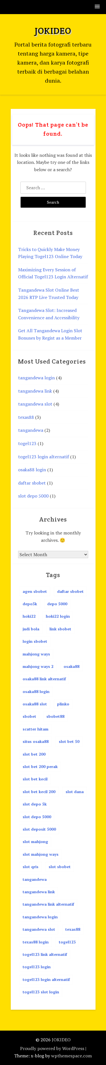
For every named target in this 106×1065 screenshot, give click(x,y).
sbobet (29, 716)
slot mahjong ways (41, 854)
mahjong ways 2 (38, 666)
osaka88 (71, 666)
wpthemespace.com (71, 1056)
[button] (97, 7)
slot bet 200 (34, 754)
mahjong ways (36, 654)
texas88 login (36, 942)
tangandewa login (36, 378)
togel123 (27, 443)
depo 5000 (57, 603)
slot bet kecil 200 (39, 791)
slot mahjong (35, 841)
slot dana (75, 791)
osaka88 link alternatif (44, 678)
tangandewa (30, 430)
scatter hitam (35, 729)
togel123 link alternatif (45, 954)
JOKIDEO (53, 30)
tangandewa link (35, 391)
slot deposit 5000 (39, 829)
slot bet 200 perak (40, 766)
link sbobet (60, 628)
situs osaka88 (36, 741)
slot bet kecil (35, 779)
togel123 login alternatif (43, 457)
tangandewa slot (35, 404)
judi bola (31, 628)
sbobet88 (55, 716)
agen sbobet (35, 591)
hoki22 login (58, 616)
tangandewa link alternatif (48, 904)
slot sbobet (60, 866)
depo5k (30, 603)
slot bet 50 (69, 741)
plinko (63, 704)
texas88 (26, 417)
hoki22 (29, 616)
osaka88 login (32, 470)
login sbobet (35, 641)
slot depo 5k (35, 804)
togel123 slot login (41, 991)
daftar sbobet (32, 483)
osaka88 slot (35, 704)
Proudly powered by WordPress (52, 1048)
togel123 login (37, 966)
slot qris (30, 866)
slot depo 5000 (33, 496)
